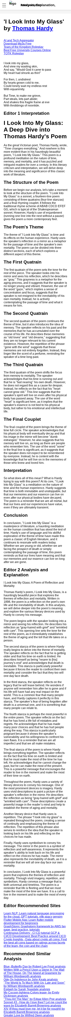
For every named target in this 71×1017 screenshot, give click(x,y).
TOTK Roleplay (14, 53)
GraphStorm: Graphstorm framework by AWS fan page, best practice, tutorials (35, 928)
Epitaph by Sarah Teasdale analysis (27, 989)
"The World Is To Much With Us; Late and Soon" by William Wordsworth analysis (34, 984)
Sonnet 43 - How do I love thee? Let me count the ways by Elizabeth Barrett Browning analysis (35, 1004)
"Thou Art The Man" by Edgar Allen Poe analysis (35, 999)
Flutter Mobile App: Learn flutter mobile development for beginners (28, 921)
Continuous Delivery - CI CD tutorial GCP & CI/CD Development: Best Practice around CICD (35, 934)
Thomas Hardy (32, 28)
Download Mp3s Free (17, 43)
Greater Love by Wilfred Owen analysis (29, 1015)
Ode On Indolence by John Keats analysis (31, 979)
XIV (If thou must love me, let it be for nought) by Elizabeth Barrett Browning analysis (34, 1010)
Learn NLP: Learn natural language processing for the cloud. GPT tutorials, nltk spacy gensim (34, 915)
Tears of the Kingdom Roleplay (23, 46)
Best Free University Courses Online (27, 50)
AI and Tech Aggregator (19, 40)
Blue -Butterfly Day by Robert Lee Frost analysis (35, 966)
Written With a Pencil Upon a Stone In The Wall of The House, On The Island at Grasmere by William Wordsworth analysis (34, 973)
